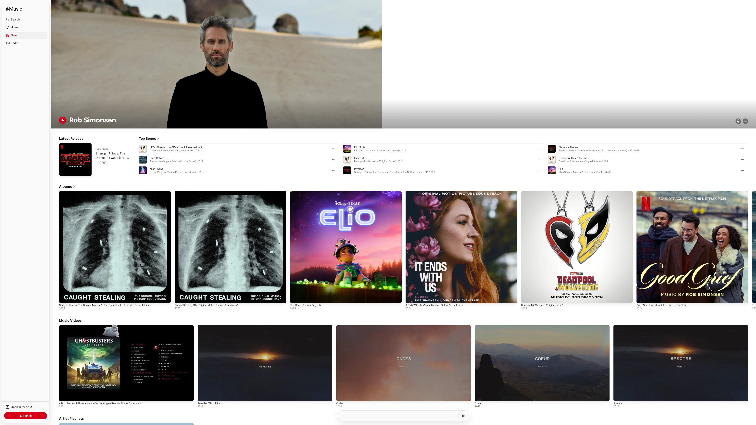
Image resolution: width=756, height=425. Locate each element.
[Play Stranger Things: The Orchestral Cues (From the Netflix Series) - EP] (64, 171)
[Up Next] (457, 416)
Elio (561, 168)
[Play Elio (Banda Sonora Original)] (295, 298)
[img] (14, 9)
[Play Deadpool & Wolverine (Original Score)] (526, 298)
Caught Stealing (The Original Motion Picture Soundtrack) (210, 192)
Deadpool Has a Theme (573, 158)
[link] (149, 138)
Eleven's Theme (568, 147)
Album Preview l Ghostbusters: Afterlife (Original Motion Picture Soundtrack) (101, 403)
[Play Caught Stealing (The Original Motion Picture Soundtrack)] (180, 298)
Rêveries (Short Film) (209, 403)
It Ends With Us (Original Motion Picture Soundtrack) (438, 192)
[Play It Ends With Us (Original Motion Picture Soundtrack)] (410, 298)
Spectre (617, 403)
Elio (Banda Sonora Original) (307, 192)
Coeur (478, 403)
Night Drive (157, 168)
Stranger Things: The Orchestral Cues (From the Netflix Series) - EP (111, 158)
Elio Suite (360, 147)
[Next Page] (752, 159)
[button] (25, 19)
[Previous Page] (135, 159)
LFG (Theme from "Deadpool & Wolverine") (176, 147)
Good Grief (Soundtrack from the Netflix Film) (664, 192)
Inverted (359, 168)
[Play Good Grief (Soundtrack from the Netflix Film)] (641, 298)
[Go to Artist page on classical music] (738, 121)
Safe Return (157, 158)
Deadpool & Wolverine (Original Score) (544, 192)
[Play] (62, 120)
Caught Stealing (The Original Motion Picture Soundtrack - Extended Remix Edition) (110, 192)
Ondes (339, 403)
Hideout (359, 158)
